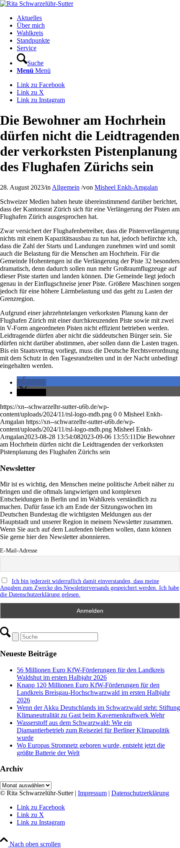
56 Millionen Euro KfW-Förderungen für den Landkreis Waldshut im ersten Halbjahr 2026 (91, 673)
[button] (31, 382)
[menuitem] (98, 18)
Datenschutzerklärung (140, 793)
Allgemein (66, 187)
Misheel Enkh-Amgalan (126, 187)
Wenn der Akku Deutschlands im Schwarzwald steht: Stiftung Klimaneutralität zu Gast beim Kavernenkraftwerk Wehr (98, 711)
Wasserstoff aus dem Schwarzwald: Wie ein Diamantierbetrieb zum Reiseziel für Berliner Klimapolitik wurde (93, 730)
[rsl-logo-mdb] (36, 3)
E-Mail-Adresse (18, 550)
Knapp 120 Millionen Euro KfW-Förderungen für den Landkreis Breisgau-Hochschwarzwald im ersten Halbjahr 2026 (93, 692)
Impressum (92, 793)
